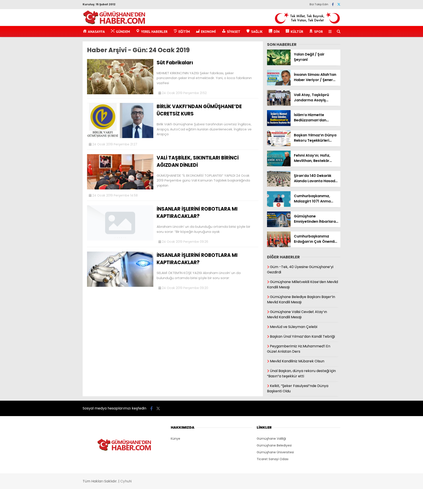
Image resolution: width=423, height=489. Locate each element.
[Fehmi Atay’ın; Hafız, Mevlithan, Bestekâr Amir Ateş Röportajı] (279, 165)
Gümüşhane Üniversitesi (275, 452)
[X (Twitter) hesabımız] (338, 4)
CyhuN (126, 481)
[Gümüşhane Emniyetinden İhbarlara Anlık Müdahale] (279, 226)
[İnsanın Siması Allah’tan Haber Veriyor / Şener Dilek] (279, 84)
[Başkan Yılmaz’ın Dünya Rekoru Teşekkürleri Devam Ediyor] (279, 145)
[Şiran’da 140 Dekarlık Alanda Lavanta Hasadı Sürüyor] (279, 185)
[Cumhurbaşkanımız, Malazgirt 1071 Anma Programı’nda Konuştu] (279, 206)
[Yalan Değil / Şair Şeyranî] (279, 64)
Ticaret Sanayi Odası (272, 459)
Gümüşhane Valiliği (271, 438)
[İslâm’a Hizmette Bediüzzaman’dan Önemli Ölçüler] (279, 125)
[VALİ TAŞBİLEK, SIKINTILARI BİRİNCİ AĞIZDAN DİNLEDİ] (120, 188)
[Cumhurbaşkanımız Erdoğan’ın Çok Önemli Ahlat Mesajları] (279, 246)
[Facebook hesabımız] (333, 4)
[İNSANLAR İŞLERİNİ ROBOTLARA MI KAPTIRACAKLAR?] (120, 239)
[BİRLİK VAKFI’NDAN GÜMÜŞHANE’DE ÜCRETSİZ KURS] (120, 137)
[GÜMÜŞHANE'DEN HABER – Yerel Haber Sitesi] (114, 23)
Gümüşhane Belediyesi (274, 445)
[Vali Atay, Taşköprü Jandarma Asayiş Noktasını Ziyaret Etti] (279, 104)
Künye (175, 438)
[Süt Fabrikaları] (120, 93)
